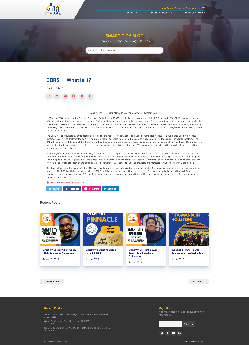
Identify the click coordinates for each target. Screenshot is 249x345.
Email (161, 320)
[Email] (66, 97)
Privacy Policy (49, 341)
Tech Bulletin (77, 183)
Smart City (132, 12)
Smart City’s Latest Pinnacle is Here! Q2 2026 (66, 321)
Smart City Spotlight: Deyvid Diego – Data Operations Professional (143, 252)
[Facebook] (75, 97)
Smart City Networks (161, 12)
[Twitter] (83, 97)
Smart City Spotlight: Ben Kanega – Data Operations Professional (76, 314)
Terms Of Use (62, 341)
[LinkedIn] (91, 97)
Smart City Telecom (195, 12)
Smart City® (200, 341)
